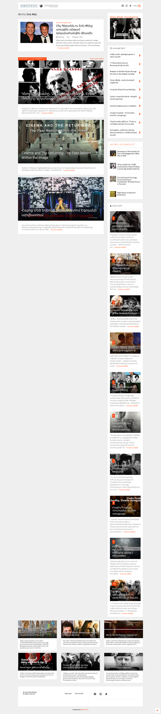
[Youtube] (127, 6)
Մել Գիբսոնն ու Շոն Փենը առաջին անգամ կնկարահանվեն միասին (74, 29)
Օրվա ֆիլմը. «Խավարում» (124, 17)
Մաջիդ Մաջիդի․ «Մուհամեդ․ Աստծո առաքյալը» (124, 510)
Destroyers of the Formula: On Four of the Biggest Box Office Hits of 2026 (128, 154)
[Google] (130, 6)
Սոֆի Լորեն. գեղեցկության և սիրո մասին (122, 226)
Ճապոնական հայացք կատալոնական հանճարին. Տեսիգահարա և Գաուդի (33, 632)
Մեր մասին (79, 693)
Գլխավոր (68, 693)
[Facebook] (123, 6)
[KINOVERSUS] (40, 6)
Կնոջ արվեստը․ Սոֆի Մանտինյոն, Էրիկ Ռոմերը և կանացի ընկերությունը (128, 167)
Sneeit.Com (85, 709)
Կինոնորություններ (63, 22)
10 (114, 583)
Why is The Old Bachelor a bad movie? (121, 635)
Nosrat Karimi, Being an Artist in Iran (34, 667)
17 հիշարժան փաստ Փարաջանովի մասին (125, 268)
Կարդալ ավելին (64, 48)
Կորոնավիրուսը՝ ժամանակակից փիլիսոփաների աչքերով (122, 666)
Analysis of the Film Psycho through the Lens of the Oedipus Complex (125, 310)
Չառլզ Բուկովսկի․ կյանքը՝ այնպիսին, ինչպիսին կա (76, 666)
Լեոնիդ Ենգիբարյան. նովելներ (120, 468)
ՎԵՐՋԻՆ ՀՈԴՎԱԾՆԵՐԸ (122, 144)
